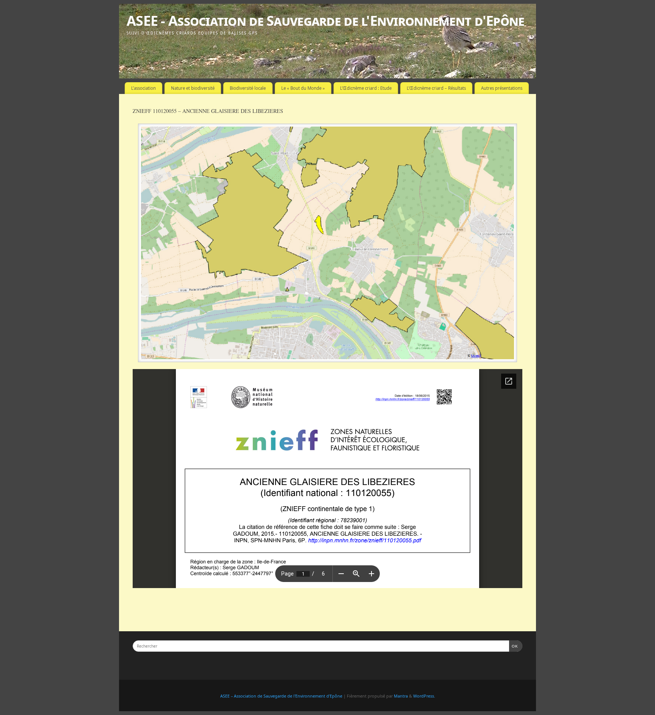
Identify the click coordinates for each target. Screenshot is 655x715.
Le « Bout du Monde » (303, 88)
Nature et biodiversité (193, 88)
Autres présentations (501, 88)
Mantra (401, 696)
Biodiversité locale (248, 88)
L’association (143, 88)
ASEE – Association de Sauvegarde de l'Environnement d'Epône (281, 696)
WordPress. (424, 696)
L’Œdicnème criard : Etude (366, 88)
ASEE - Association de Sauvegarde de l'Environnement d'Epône (326, 20)
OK (513, 646)
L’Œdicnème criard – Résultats (436, 88)
